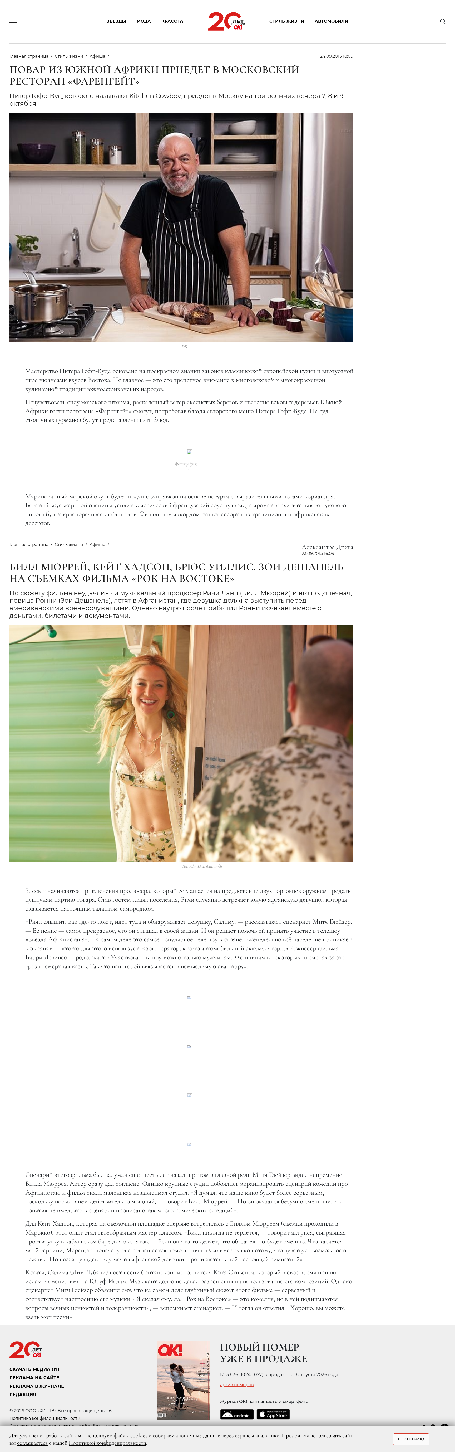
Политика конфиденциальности (44, 1418)
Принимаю (411, 1439)
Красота (172, 21)
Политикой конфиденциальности (107, 1442)
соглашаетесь (32, 1442)
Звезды (116, 21)
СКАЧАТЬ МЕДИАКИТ (34, 1369)
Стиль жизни (286, 21)
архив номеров (237, 1384)
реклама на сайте (34, 1377)
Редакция (22, 1394)
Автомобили (331, 21)
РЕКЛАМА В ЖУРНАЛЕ (36, 1386)
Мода (144, 21)
